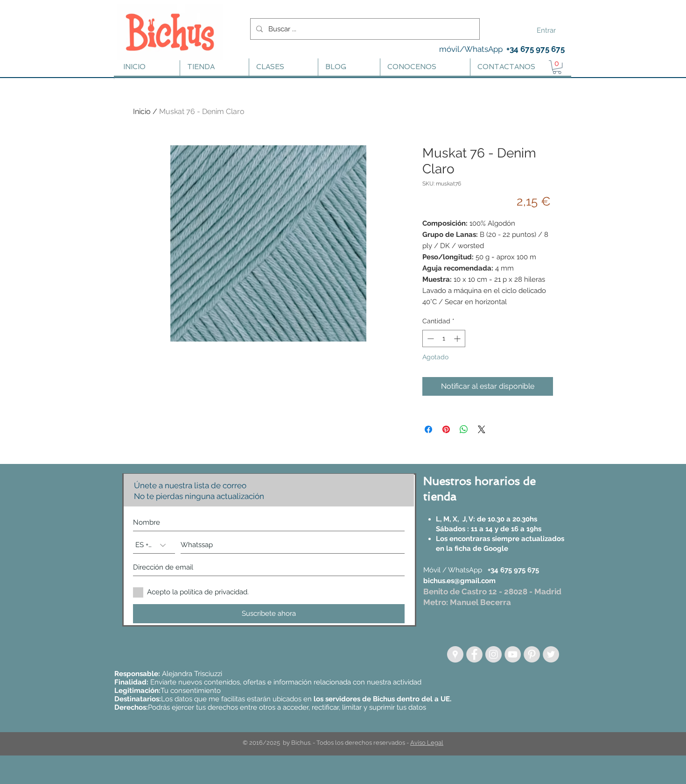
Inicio (142, 111)
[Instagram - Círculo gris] (493, 654)
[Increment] (458, 338)
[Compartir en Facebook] (428, 429)
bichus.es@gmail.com (459, 581)
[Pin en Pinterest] (446, 429)
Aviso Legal (426, 742)
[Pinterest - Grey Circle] (532, 654)
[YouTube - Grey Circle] (512, 654)
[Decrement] (429, 338)
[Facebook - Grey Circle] (474, 654)
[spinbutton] (443, 338)
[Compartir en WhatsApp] (463, 429)
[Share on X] (481, 429)
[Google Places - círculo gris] (455, 654)
